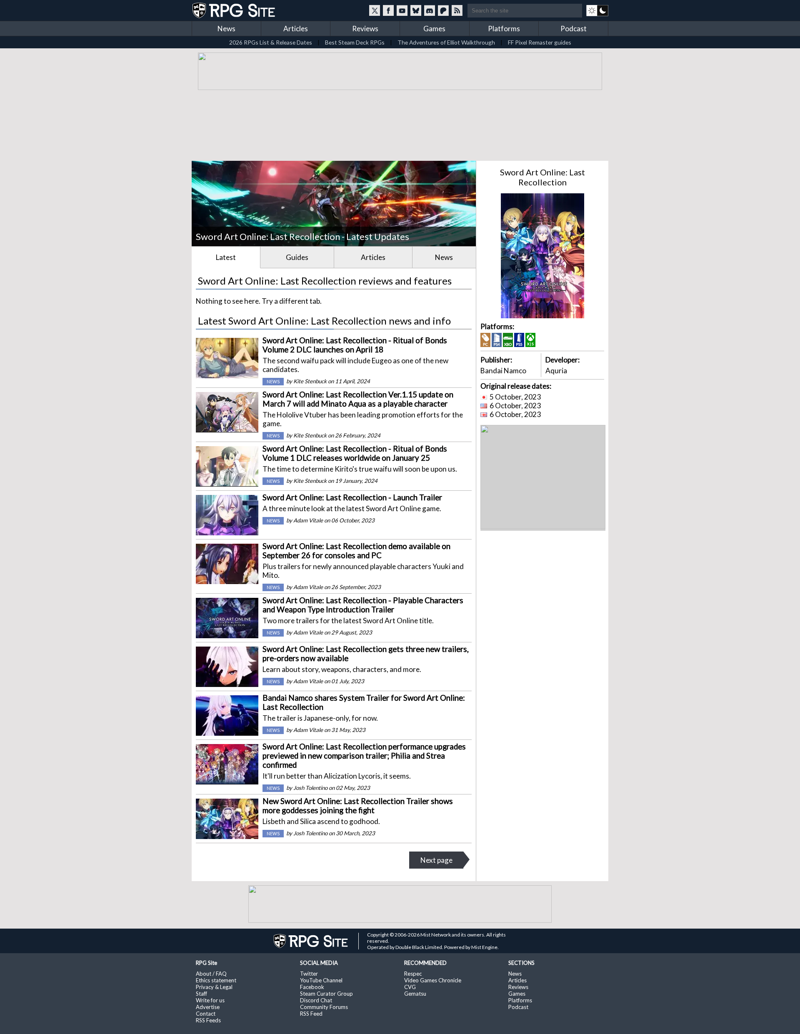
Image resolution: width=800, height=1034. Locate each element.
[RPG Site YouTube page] (402, 10)
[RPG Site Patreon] (443, 10)
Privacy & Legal (214, 987)
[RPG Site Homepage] (235, 10)
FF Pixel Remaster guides (539, 42)
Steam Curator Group (326, 993)
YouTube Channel (321, 980)
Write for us (210, 1000)
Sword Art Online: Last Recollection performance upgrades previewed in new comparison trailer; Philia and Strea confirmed (364, 755)
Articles (295, 28)
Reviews (365, 28)
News (226, 28)
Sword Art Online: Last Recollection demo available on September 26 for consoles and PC (356, 551)
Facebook (312, 987)
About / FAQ (211, 973)
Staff (201, 993)
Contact (205, 1013)
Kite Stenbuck (310, 381)
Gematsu (415, 993)
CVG (410, 987)
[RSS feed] (457, 10)
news (273, 381)
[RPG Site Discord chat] (429, 10)
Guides (297, 257)
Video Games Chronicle (432, 980)
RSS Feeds (208, 1020)
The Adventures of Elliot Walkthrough (446, 42)
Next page (436, 860)
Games (434, 28)
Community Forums (324, 1007)
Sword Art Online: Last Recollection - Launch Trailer (352, 497)
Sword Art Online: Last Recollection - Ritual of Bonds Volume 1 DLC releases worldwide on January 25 (354, 453)
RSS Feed (311, 1013)
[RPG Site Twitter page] (374, 10)
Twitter (309, 973)
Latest (226, 257)
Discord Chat (316, 1000)
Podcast (573, 28)
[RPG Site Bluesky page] (415, 10)
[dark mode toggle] (597, 10)
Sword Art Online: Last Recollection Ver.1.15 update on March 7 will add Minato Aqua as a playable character (357, 399)
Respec (413, 973)
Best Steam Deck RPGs (355, 42)
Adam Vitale (308, 520)
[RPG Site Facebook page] (388, 10)
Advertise (208, 1007)
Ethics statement (216, 980)
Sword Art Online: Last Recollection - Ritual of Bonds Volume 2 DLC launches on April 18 (354, 345)
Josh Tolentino (310, 787)
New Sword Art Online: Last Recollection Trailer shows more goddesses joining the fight (357, 806)
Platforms (504, 28)
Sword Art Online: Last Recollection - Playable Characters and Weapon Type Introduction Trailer (362, 605)
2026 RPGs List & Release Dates (270, 42)
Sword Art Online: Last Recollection (542, 177)
